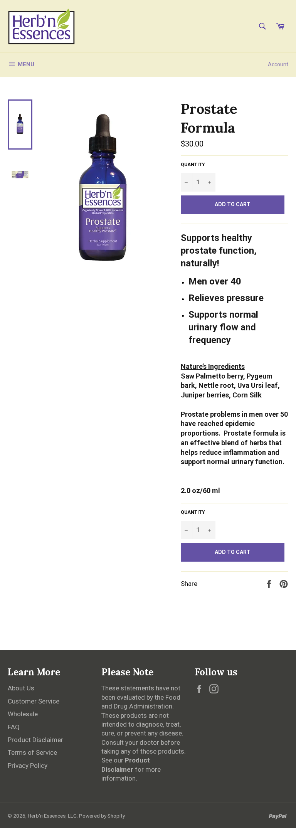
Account (278, 64)
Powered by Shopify (102, 816)
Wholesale (23, 714)
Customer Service (33, 701)
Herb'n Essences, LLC (52, 816)
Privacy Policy (27, 765)
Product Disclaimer (35, 740)
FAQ (14, 727)
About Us (21, 688)
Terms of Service (32, 752)
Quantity (193, 164)
